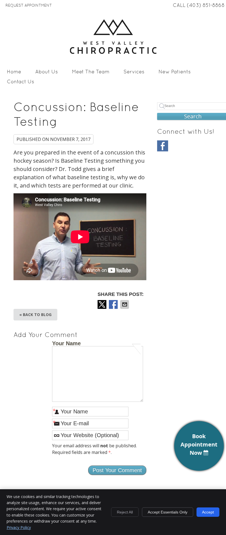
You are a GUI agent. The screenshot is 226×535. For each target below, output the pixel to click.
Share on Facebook (114, 304)
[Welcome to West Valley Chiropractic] (113, 52)
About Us (46, 72)
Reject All (125, 512)
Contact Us (20, 82)
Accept (208, 512)
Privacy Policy (19, 527)
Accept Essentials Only (167, 512)
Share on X (102, 304)
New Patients (174, 72)
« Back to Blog (35, 314)
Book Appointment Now (199, 444)
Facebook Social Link (162, 145)
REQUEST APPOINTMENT (29, 5)
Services (133, 72)
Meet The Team (90, 72)
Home (14, 72)
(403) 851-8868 (206, 5)
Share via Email (125, 304)
